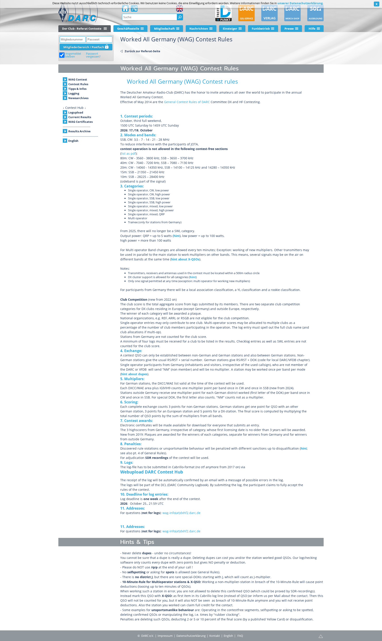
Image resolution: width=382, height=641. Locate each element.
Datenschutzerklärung (191, 636)
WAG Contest (77, 79)
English (73, 141)
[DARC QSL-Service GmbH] (246, 13)
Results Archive (79, 131)
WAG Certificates (80, 122)
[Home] (125, 9)
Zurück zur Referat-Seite (142, 51)
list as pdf (128, 153)
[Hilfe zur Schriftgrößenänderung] (134, 9)
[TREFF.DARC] (223, 13)
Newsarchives (78, 98)
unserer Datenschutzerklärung (300, 3)
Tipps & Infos (77, 89)
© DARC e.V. (146, 636)
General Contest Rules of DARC (187, 102)
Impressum (165, 636)
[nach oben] (321, 636)
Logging (73, 93)
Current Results (79, 117)
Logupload (75, 112)
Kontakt (214, 636)
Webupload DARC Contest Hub (151, 472)
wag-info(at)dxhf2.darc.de (181, 513)
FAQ (240, 636)
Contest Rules (78, 84)
